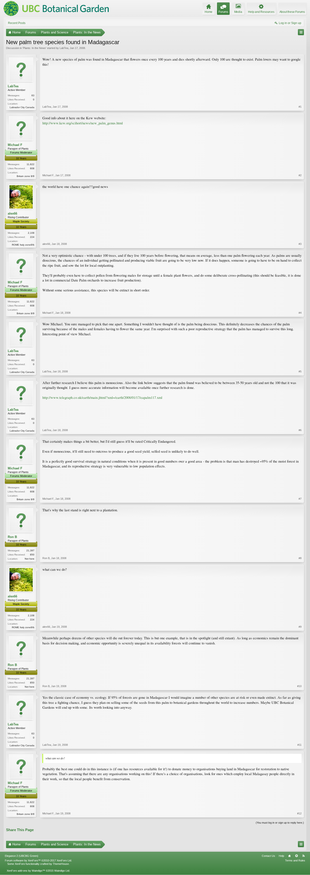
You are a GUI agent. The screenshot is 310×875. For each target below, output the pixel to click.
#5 (300, 371)
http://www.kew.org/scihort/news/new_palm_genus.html (82, 123)
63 (32, 95)
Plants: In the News (34, 48)
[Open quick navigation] (301, 32)
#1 (300, 106)
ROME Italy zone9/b (23, 244)
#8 (300, 558)
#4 (300, 312)
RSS (303, 856)
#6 (300, 430)
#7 (300, 498)
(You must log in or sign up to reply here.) (280, 822)
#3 (300, 243)
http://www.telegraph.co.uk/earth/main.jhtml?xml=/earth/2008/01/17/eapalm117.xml (102, 397)
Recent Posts (16, 23)
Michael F (15, 145)
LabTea (64, 48)
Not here (29, 558)
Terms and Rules (295, 860)
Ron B (12, 537)
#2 (300, 175)
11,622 (30, 164)
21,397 (30, 550)
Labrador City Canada (22, 107)
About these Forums (292, 12)
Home (289, 856)
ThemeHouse (61, 863)
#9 (300, 626)
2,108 (31, 233)
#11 (299, 744)
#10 (299, 686)
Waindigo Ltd (61, 870)
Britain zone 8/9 (25, 176)
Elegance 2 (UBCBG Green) (21, 855)
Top (296, 856)
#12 (299, 813)
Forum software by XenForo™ (38, 860)
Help (281, 855)
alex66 (12, 213)
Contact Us (268, 855)
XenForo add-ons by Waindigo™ (26, 870)
